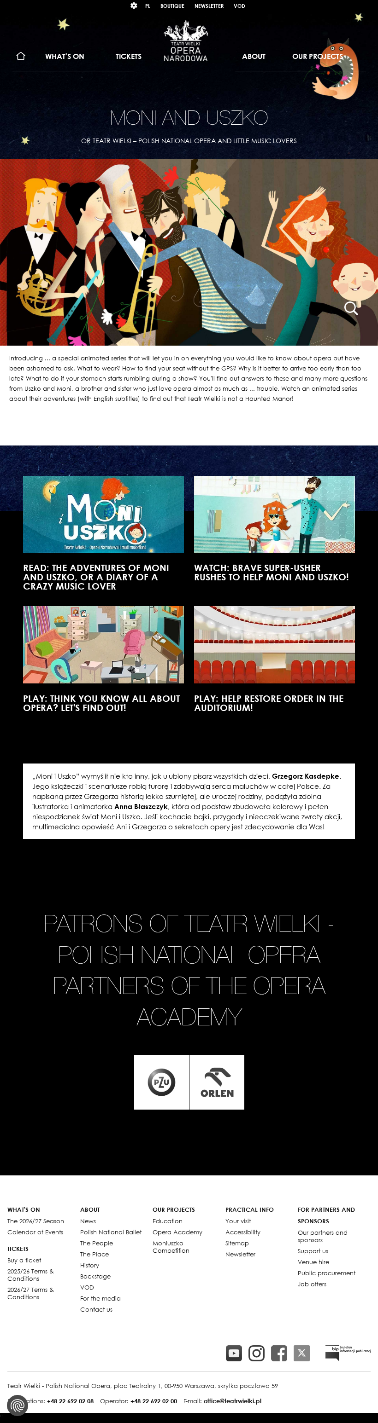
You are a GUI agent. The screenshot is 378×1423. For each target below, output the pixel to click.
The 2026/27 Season (35, 1221)
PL (147, 6)
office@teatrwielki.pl (232, 1401)
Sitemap (237, 1243)
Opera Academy (177, 1232)
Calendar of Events (35, 1232)
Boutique (172, 6)
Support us (313, 1251)
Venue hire (313, 1262)
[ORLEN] (216, 1082)
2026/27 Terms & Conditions (30, 1293)
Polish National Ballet (111, 1232)
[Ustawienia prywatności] (17, 1405)
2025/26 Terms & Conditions (30, 1274)
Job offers (312, 1284)
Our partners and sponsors (323, 1236)
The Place (94, 1254)
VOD (239, 6)
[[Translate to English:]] (348, 1353)
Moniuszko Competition (171, 1246)
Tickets (129, 56)
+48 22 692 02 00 (153, 1401)
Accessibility (242, 1232)
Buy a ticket (24, 1260)
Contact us (96, 1309)
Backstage (95, 1276)
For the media (100, 1298)
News (88, 1221)
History (89, 1265)
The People (96, 1243)
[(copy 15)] (234, 1353)
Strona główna (21, 56)
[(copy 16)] (256, 1353)
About (254, 56)
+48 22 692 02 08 (70, 1401)
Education (168, 1221)
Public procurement (326, 1273)
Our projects (317, 56)
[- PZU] (161, 1082)
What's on (64, 56)
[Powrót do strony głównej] (186, 40)
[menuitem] (21, 56)
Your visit (238, 1221)
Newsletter (209, 6)
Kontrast (134, 6)
